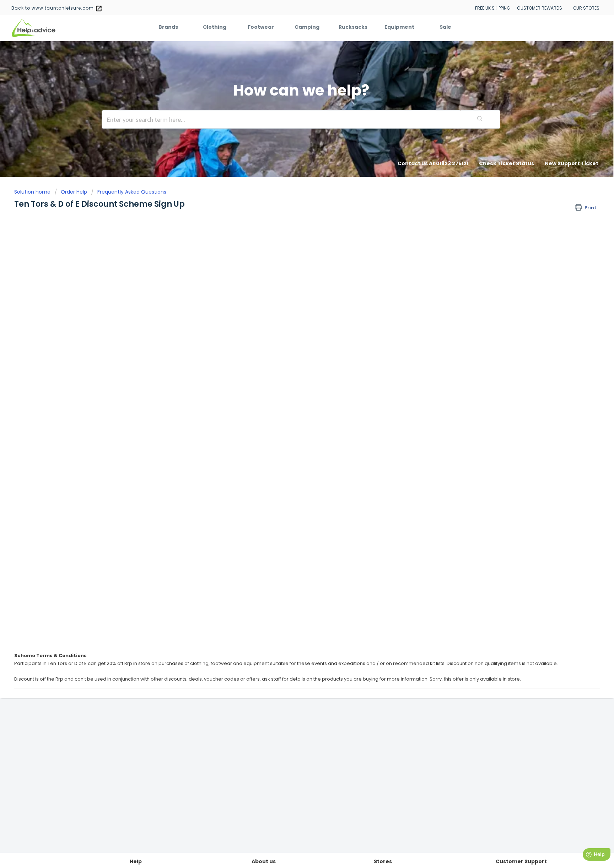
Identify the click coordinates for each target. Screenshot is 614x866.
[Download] (294, 349)
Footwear (261, 27)
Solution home (33, 191)
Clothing (214, 27)
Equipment (399, 27)
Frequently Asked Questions (131, 191)
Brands (168, 27)
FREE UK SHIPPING (492, 8)
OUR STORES (586, 8)
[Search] (480, 119)
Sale (445, 27)
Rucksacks (353, 27)
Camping (307, 27)
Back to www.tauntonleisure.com (53, 8)
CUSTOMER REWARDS (539, 8)
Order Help (74, 191)
